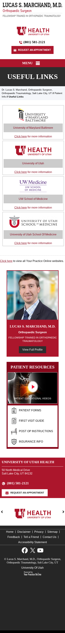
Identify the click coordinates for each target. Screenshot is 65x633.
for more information (33, 132)
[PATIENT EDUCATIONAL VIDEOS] (32, 387)
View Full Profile (32, 349)
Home (10, 531)
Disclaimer (24, 531)
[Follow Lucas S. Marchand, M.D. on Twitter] (32, 550)
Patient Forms (30, 410)
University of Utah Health (28, 462)
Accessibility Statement (32, 542)
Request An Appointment (34, 50)
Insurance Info (31, 441)
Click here (6, 261)
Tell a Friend (31, 537)
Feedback (13, 537)
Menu (27, 63)
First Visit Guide (31, 420)
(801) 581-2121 (34, 42)
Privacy (39, 531)
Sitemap (52, 531)
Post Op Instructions (36, 431)
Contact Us (49, 537)
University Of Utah (32, 567)
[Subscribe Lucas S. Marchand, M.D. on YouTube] (40, 550)
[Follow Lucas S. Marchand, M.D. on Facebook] (25, 550)
